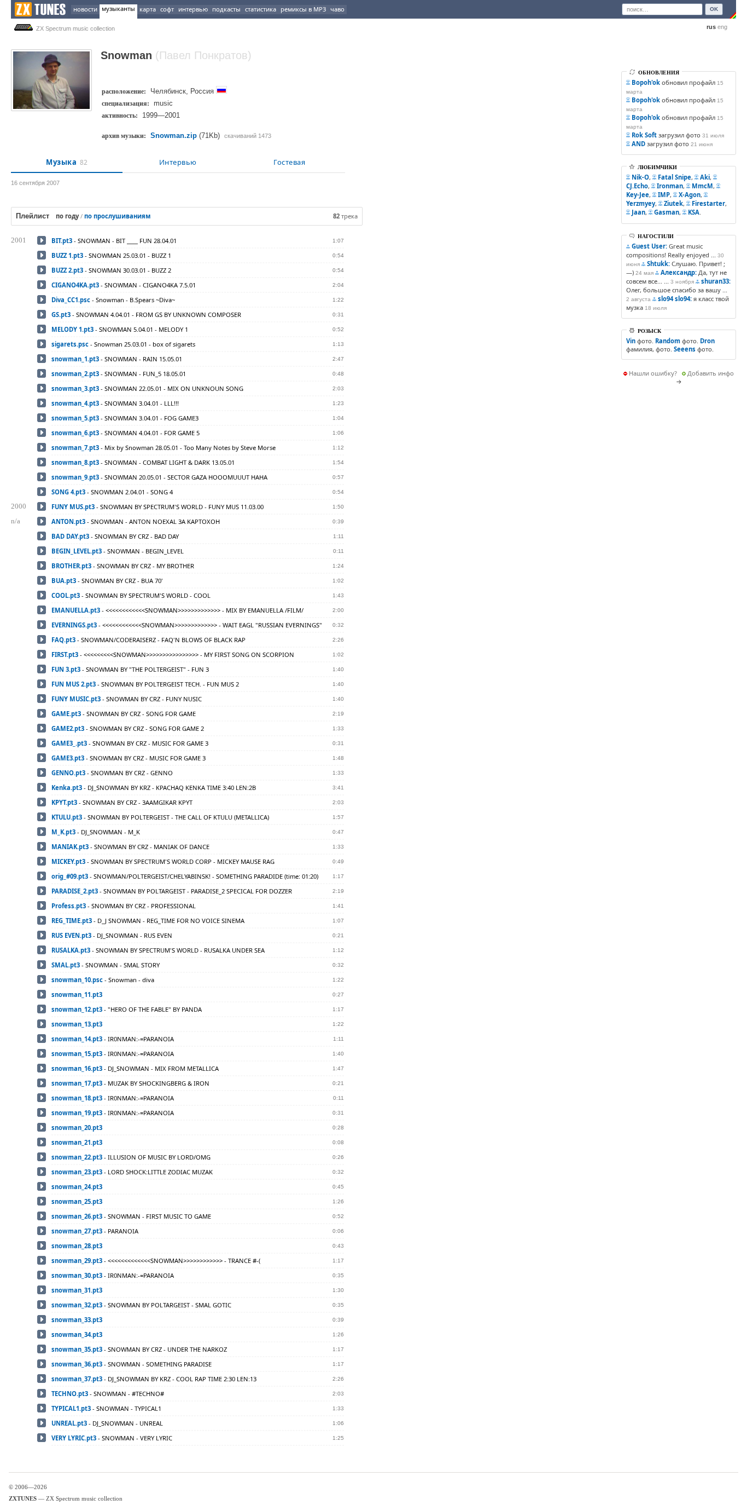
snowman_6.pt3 (75, 433)
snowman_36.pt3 (76, 1364)
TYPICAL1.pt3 (71, 1408)
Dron (707, 341)
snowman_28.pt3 (76, 1246)
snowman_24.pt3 (76, 1187)
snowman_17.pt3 (76, 1083)
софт (167, 9)
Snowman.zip (173, 135)
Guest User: (649, 246)
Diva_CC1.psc (70, 300)
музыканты (118, 8)
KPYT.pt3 (64, 802)
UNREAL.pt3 (69, 1423)
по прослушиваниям (117, 216)
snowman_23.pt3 (76, 1172)
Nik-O (640, 177)
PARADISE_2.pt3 (74, 891)
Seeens (685, 349)
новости (85, 9)
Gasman (666, 212)
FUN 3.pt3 (65, 669)
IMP (664, 195)
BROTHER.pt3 (71, 566)
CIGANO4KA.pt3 (75, 285)
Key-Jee (637, 195)
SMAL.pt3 (65, 965)
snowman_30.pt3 (76, 1275)
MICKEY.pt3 (68, 861)
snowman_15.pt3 (76, 1054)
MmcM (702, 186)
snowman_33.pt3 (76, 1320)
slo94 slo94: (675, 299)
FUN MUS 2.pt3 (73, 684)
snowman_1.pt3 (75, 359)
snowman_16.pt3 (76, 1068)
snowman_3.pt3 (75, 388)
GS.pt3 (61, 314)
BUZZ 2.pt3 (67, 270)
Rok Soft (644, 135)
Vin (630, 341)
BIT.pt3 (61, 241)
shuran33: (716, 281)
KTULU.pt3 (66, 817)
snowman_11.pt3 (76, 994)
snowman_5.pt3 (75, 418)
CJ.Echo (637, 186)
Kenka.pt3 (66, 787)
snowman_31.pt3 (76, 1290)
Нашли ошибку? (653, 373)
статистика (260, 9)
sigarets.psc (70, 344)
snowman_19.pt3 (76, 1113)
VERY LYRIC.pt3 (73, 1438)
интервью (193, 9)
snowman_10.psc (77, 980)
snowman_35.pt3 (76, 1349)
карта (147, 9)
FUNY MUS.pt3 (73, 507)
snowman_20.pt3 (76, 1127)
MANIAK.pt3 (70, 847)
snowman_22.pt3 (76, 1157)
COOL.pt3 (65, 595)
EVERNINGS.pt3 (74, 625)
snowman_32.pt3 (76, 1305)
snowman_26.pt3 (76, 1216)
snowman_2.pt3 (75, 374)
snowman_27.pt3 (76, 1231)
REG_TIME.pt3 (71, 920)
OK (714, 9)
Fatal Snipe (674, 177)
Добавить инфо (710, 373)
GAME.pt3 (66, 714)
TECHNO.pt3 (69, 1393)
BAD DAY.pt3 (70, 536)
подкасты (226, 9)
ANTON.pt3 (68, 521)
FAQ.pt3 (63, 640)
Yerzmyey (640, 203)
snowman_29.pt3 (76, 1260)
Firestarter (708, 203)
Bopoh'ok (646, 82)
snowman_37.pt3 (76, 1379)
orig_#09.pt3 (69, 876)
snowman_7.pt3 (75, 447)
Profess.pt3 (68, 906)
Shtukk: (658, 264)
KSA (693, 212)
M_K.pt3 (63, 832)
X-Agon (690, 195)
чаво (337, 9)
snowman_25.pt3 (76, 1201)
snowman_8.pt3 (75, 462)
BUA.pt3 (63, 580)
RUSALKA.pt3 (70, 950)
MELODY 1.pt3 (72, 329)
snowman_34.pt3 (76, 1334)
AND (638, 144)
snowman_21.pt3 (76, 1142)
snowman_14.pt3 (76, 1039)
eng (722, 27)
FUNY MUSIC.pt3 (76, 699)
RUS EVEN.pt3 (71, 935)
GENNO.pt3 (68, 773)
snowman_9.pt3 (75, 477)
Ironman (670, 186)
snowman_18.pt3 (76, 1098)
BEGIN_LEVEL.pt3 (76, 551)
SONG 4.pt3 (68, 492)
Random (667, 341)
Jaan (638, 212)
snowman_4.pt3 (75, 403)
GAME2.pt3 (67, 728)
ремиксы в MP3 (303, 9)
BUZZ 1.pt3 (67, 255)
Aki (705, 177)
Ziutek (673, 203)
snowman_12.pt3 (76, 1009)
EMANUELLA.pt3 (75, 610)
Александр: (679, 272)
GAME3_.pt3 (69, 743)
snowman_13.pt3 (76, 1024)
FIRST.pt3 (64, 654)
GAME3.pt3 (67, 758)
